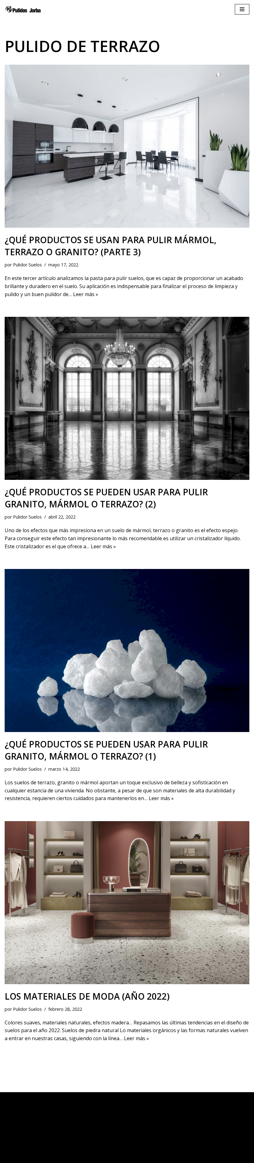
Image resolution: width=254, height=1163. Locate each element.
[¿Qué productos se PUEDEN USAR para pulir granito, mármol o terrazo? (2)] (127, 398)
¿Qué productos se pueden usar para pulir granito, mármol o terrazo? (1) (106, 750)
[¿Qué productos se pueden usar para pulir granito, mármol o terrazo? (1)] (127, 650)
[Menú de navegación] (242, 9)
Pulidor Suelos (27, 265)
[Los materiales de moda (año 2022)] (127, 902)
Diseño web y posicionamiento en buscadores (188, 1156)
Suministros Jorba (34, 1156)
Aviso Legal (127, 1098)
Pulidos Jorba (75, 1156)
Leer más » (85, 294)
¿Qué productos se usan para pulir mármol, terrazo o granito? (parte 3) (111, 246)
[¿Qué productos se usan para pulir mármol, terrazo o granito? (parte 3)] (127, 146)
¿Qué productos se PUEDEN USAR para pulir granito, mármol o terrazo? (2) (106, 498)
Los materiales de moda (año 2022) (87, 996)
